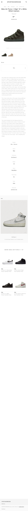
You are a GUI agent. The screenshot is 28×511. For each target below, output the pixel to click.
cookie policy (21, 506)
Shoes (5, 6)
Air (14, 176)
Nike (8, 6)
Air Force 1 (13, 6)
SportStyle (14, 170)
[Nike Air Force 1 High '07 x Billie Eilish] (4, 55)
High (14, 183)
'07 (17, 6)
